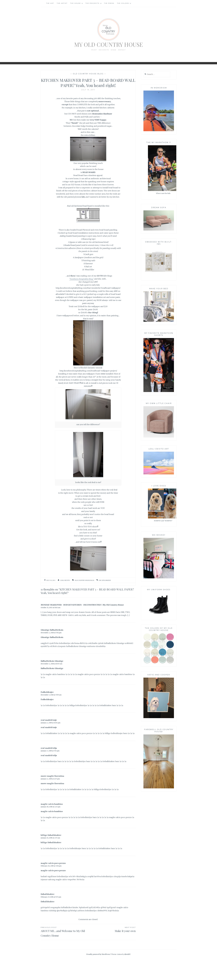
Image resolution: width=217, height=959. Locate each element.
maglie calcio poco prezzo (53, 863)
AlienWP (127, 954)
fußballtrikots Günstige (52, 661)
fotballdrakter (47, 894)
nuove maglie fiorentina (52, 776)
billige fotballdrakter (51, 835)
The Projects (92, 3)
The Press (109, 3)
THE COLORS (123, 3)
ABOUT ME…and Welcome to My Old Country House (63, 931)
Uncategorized (105, 580)
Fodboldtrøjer (47, 692)
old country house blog (88, 74)
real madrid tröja (49, 748)
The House (75, 3)
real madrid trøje (49, 720)
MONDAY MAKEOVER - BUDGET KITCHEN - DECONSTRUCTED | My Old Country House (82, 605)
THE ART (50, 3)
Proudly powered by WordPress (98, 954)
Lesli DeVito (65, 580)
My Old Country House (108, 44)
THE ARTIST (62, 3)
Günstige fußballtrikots (52, 630)
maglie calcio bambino (52, 804)
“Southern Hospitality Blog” (81, 279)
